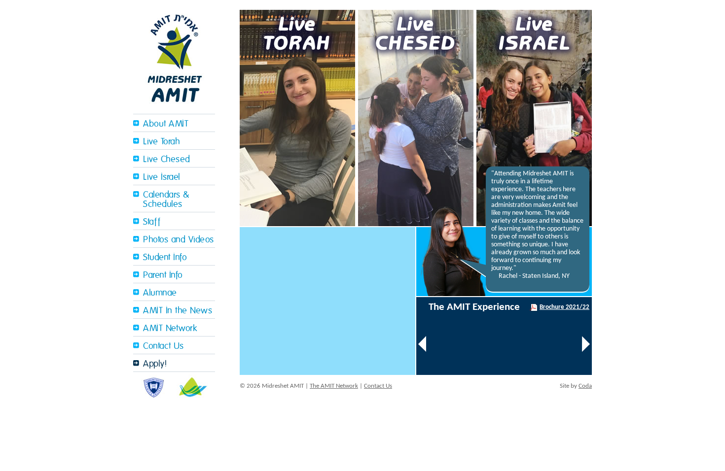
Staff (152, 222)
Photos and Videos (178, 239)
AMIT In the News (177, 310)
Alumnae (160, 293)
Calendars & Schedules (166, 199)
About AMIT (165, 124)
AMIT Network (170, 328)
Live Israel (162, 177)
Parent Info (163, 275)
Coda (585, 386)
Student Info (165, 257)
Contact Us (163, 346)
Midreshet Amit (174, 57)
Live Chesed (166, 159)
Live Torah (161, 141)
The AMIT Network (334, 386)
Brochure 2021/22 (564, 307)
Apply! (155, 364)
